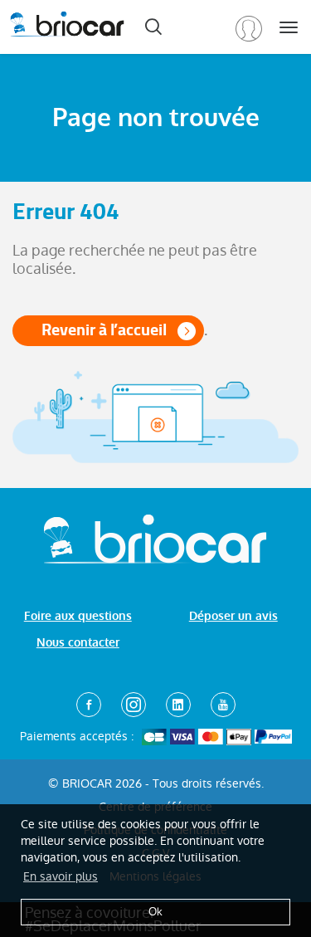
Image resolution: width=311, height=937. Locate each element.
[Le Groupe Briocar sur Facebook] (88, 704)
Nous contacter (77, 643)
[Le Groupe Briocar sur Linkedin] (178, 704)
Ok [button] (155, 912)
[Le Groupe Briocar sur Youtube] (223, 704)
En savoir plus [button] (60, 876)
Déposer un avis (233, 616)
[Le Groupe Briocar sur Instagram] (133, 704)
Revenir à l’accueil (104, 329)
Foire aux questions (78, 616)
